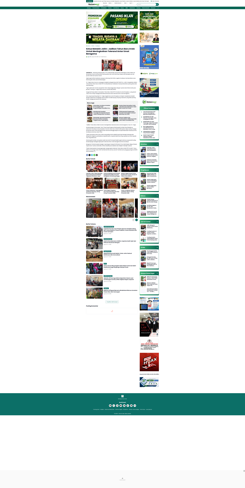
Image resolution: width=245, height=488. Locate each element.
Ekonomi (153, 8)
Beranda (105, 3)
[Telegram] (92, 155)
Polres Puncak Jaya (108, 226)
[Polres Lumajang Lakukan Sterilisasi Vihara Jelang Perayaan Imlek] (129, 183)
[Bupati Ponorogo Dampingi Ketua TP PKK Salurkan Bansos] (143, 265)
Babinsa (106, 288)
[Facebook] (87, 155)
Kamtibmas (116, 8)
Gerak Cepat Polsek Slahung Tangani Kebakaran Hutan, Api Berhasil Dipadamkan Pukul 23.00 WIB (150, 136)
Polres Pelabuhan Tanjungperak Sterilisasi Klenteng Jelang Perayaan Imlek (94, 192)
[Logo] (122, 396)
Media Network (118, 3)
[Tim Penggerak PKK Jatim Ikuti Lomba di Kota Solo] (143, 252)
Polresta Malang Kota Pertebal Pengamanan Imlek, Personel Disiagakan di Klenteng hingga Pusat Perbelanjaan (112, 175)
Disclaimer (125, 409)
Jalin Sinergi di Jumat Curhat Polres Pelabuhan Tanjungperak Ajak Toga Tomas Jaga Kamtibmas (152, 227)
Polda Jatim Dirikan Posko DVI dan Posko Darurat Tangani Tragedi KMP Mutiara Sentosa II (152, 155)
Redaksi (102, 409)
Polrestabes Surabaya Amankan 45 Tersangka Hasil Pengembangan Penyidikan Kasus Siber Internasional (102, 107)
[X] (89, 155)
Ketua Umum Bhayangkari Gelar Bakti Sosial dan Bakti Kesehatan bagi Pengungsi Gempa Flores (120, 266)
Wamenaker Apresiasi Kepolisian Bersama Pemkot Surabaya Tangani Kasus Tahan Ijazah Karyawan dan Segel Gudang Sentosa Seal (101, 119)
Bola (125, 3)
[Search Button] (157, 4)
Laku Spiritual (149, 409)
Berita (110, 3)
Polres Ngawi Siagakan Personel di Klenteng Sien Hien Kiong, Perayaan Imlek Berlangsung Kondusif (111, 192)
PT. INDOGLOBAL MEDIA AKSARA (124, 413)
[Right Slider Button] (157, 8)
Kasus (122, 8)
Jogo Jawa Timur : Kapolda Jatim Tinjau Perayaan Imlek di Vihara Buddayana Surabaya (93, 215)
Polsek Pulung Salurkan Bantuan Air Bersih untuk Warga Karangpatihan (152, 201)
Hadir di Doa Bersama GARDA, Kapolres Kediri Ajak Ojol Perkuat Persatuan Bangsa (132, 1)
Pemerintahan (96, 8)
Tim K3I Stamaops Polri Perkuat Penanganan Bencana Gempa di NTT (149, 113)
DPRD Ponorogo (108, 276)
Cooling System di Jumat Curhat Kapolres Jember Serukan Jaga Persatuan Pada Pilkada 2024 (151, 233)
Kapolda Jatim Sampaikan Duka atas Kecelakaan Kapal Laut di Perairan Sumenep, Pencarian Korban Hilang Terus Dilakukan (152, 149)
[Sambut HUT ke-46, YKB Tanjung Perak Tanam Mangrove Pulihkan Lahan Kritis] (143, 213)
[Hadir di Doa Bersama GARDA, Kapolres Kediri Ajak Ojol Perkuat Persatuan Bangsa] (94, 243)
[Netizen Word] (93, 4)
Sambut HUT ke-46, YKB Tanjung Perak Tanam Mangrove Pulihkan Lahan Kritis (152, 213)
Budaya (89, 8)
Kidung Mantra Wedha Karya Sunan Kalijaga (149, 132)
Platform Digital (118, 409)
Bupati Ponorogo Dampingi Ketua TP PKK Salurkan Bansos (152, 264)
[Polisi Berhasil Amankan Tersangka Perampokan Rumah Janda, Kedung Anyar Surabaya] (89, 113)
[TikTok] (128, 405)
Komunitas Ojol (108, 239)
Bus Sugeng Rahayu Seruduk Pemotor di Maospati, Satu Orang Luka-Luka (149, 128)
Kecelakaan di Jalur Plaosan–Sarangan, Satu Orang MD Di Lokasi (149, 118)
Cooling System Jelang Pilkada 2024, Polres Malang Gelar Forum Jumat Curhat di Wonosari (152, 239)
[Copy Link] (97, 155)
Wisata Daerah (145, 8)
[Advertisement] (122, 479)
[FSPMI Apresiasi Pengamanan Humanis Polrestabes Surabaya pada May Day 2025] (115, 113)
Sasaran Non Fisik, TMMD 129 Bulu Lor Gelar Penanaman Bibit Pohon (151, 175)
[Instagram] (117, 405)
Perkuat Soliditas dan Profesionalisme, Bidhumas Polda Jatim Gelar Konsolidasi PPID (127, 119)
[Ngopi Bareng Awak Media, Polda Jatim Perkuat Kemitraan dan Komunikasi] (94, 256)
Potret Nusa (142, 409)
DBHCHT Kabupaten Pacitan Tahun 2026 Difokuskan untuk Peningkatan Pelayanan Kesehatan (152, 278)
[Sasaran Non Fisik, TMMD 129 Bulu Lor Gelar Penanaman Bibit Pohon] (143, 175)
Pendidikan (103, 8)
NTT (105, 263)
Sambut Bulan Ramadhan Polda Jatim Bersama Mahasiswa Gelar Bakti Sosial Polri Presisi (127, 107)
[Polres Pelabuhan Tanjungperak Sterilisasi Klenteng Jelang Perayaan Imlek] (94, 183)
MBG (127, 8)
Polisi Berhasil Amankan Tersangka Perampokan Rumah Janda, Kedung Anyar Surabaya (101, 113)
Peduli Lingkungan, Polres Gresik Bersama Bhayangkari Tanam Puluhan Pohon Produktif (152, 187)
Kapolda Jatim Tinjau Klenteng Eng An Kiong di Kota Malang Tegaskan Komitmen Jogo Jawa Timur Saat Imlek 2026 (94, 175)
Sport (131, 3)
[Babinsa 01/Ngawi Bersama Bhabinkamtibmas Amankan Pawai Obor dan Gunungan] (94, 293)
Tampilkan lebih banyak (112, 301)
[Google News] (124, 405)
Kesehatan (132, 8)
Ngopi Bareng (107, 251)
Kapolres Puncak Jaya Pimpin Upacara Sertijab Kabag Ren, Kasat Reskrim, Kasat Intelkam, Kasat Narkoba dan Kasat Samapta (120, 230)
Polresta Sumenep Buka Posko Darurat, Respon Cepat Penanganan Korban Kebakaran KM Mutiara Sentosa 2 (152, 161)
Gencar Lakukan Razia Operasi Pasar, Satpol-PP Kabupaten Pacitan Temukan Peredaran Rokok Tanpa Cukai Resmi (152, 284)
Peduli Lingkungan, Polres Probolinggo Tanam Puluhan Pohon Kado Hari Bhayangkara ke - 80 (152, 181)
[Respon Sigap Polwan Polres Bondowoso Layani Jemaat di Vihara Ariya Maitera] (129, 166)
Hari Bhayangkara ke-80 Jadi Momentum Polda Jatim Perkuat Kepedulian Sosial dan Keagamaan (151, 207)
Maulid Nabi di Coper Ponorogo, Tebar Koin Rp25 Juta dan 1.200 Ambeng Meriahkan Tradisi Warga (150, 123)
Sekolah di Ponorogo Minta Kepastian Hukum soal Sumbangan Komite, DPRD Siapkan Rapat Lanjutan (119, 278)
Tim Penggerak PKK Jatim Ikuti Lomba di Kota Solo (152, 252)
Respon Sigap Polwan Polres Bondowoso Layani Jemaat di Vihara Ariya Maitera (129, 175)
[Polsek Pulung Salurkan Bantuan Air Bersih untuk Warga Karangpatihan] (143, 201)
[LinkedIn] (131, 405)
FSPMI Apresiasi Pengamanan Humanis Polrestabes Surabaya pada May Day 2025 (127, 113)
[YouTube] (121, 405)
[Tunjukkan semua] (157, 144)
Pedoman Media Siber (109, 409)
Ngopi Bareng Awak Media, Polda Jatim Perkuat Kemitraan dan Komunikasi (118, 254)
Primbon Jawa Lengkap (134, 409)
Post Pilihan (105, 6)
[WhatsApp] (94, 155)
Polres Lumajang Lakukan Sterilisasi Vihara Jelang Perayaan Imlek (127, 192)
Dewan (110, 8)
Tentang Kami (96, 409)
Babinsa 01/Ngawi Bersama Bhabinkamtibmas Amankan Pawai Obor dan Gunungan (120, 291)
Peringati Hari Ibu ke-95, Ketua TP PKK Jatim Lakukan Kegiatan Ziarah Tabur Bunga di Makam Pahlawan (152, 258)
